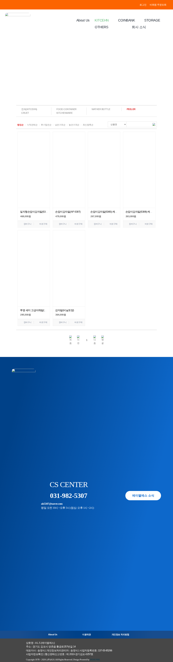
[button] (70, 340)
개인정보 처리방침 (120, 634)
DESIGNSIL (95, 659)
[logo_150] (17, 14)
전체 (29, 109)
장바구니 (27, 224)
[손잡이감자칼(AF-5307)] (69, 170)
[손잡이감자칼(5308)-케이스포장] (139, 170)
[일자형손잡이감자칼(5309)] (34, 170)
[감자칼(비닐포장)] (69, 268)
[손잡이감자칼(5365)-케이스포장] (104, 170)
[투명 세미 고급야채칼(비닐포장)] (34, 268)
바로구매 (43, 224)
